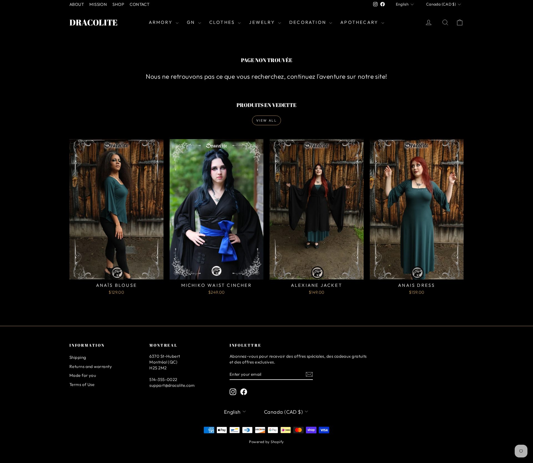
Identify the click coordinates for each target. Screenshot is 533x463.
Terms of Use (81, 384)
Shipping (77, 357)
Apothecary (360, 22)
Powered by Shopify (266, 441)
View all (266, 120)
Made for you (82, 375)
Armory (161, 22)
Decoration (308, 22)
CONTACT (139, 4)
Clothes (223, 22)
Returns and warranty (90, 366)
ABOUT (76, 4)
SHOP (118, 4)
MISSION (98, 4)
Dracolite (93, 22)
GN (192, 22)
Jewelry (263, 22)
